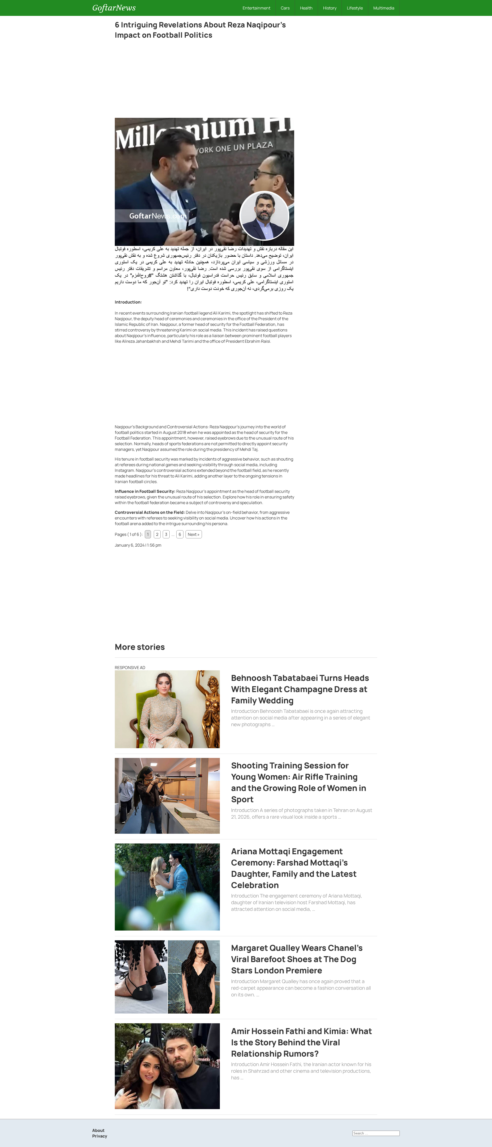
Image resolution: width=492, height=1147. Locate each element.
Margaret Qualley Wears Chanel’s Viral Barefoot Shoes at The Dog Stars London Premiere (297, 959)
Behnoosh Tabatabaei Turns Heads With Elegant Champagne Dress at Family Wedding (300, 689)
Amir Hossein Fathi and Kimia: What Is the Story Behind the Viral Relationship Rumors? (301, 1042)
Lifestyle (355, 8)
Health (306, 8)
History (329, 8)
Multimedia (383, 8)
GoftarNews (114, 8)
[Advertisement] (204, 80)
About (98, 1130)
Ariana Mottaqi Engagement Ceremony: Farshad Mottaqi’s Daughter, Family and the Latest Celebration (294, 868)
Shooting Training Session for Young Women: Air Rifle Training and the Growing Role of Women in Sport (298, 782)
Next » (194, 534)
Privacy (99, 1136)
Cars (285, 8)
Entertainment (256, 8)
